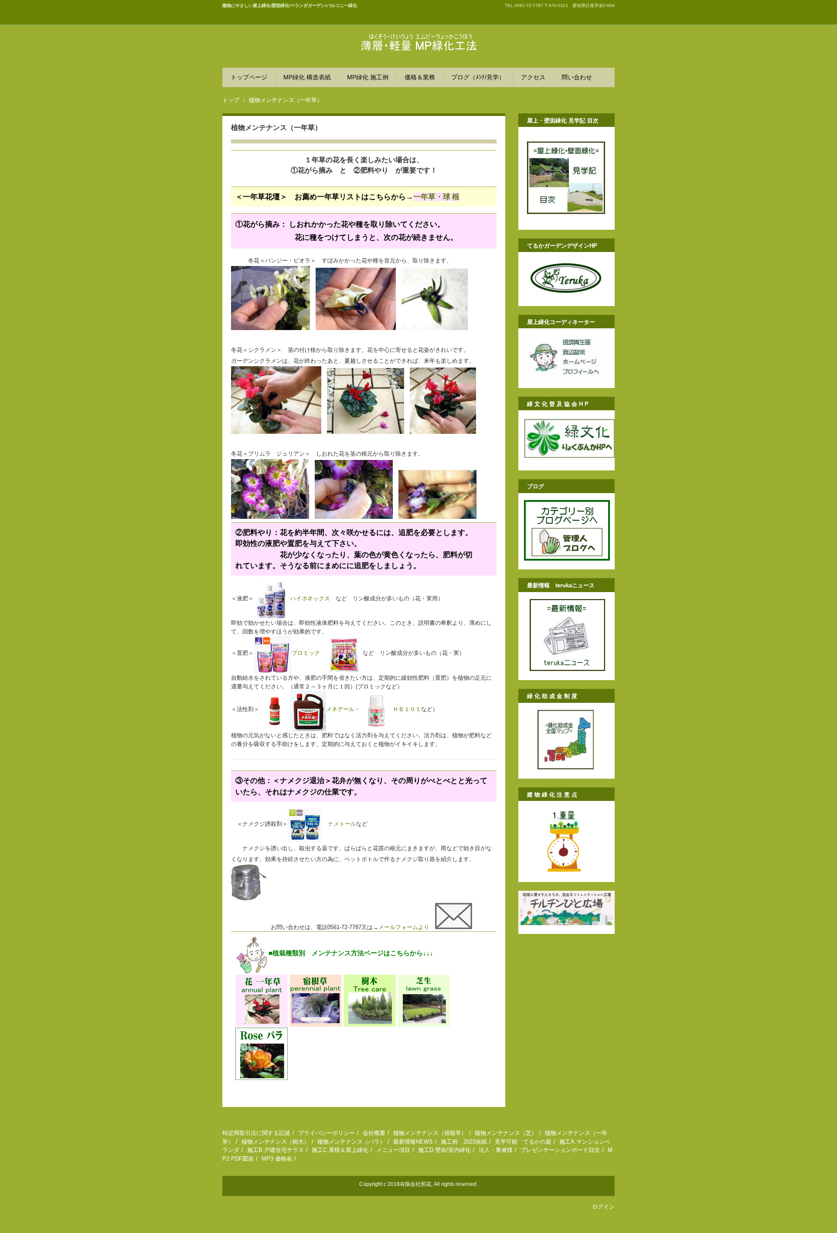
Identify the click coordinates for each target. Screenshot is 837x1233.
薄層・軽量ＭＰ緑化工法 (397, 58)
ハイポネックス (310, 598)
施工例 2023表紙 (464, 1141)
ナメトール (339, 824)
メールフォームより (406, 927)
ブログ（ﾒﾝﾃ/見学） (478, 77)
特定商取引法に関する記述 (256, 1133)
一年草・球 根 (436, 197)
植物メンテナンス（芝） (506, 1133)
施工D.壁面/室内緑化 (444, 1150)
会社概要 (374, 1133)
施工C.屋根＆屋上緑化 (340, 1150)
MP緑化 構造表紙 (307, 77)
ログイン (603, 1206)
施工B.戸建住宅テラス (275, 1150)
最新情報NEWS (413, 1141)
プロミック (306, 653)
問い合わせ (576, 77)
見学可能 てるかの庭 (523, 1141)
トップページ (249, 77)
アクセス (533, 77)
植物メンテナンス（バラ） (351, 1141)
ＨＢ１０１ (407, 709)
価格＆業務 (420, 77)
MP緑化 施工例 (367, 77)
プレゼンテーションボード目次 (560, 1150)
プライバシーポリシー (326, 1133)
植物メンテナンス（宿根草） (430, 1133)
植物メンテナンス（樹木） (276, 1141)
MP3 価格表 (277, 1158)
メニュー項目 (393, 1150)
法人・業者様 (496, 1150)
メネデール (340, 709)
